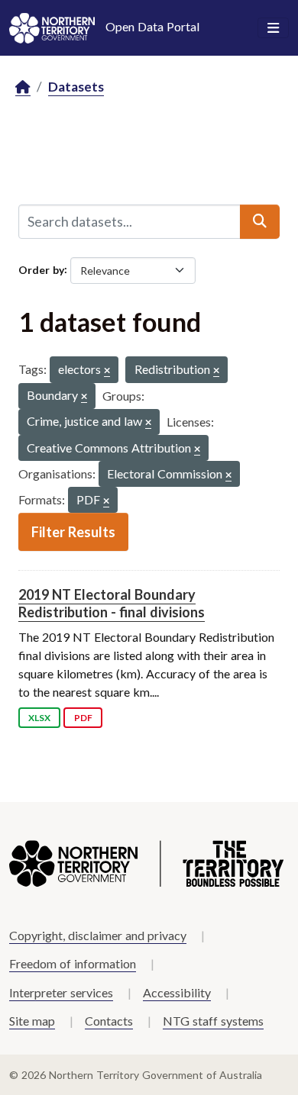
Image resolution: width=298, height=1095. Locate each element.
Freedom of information (72, 963)
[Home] (23, 87)
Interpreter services (61, 992)
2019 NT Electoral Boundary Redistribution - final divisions (111, 603)
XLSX (39, 717)
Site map (32, 1020)
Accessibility (177, 992)
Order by (41, 268)
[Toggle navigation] (273, 28)
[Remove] (107, 371)
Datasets (76, 87)
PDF (83, 717)
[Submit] (260, 221)
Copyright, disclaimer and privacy (97, 935)
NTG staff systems (213, 1020)
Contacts (109, 1020)
